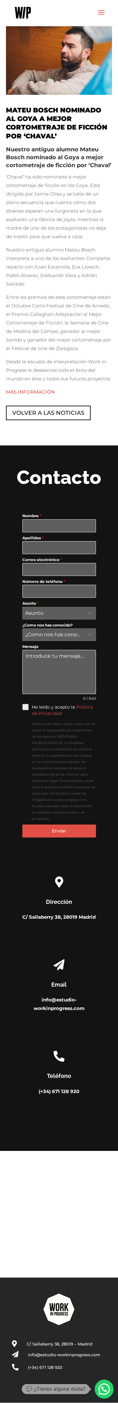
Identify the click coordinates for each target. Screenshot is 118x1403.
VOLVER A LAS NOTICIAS (48, 412)
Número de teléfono (43, 581)
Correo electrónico (42, 559)
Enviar (59, 831)
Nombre (31, 515)
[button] (104, 1389)
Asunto (30, 603)
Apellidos (32, 537)
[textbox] (53, 613)
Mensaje (30, 646)
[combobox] (59, 613)
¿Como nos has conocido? (47, 625)
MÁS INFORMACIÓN (30, 392)
